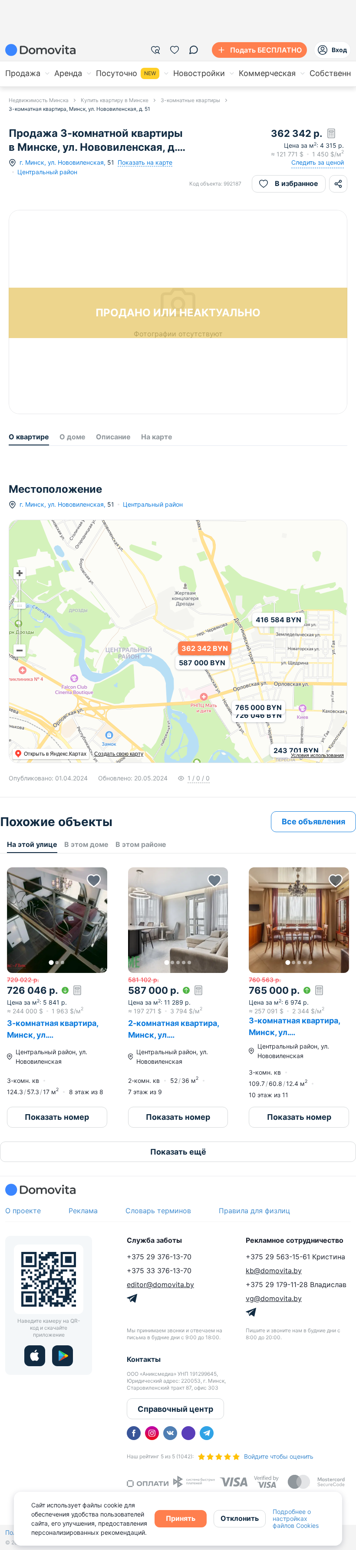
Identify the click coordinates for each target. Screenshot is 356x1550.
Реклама (83, 1211)
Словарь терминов (158, 1211)
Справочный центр (175, 1409)
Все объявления (313, 821)
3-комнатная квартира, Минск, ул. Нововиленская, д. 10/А (294, 1032)
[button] (57, 920)
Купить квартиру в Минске (114, 100)
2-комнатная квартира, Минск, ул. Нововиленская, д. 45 (173, 1035)
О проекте (23, 1211)
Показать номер (57, 1117)
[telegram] (207, 1433)
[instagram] (152, 1433)
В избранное (296, 183)
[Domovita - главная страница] (40, 49)
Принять (180, 1518)
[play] (62, 1355)
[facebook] (134, 1433)
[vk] (170, 1433)
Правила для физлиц (254, 1211)
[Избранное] (174, 50)
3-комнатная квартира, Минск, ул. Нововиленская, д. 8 (52, 1035)
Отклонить (240, 1518)
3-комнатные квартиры (190, 100)
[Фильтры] (155, 50)
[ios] (34, 1355)
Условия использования (317, 755)
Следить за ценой (317, 162)
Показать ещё (178, 1151)
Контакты (144, 1359)
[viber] (188, 1433)
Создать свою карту (118, 754)
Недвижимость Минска (39, 100)
